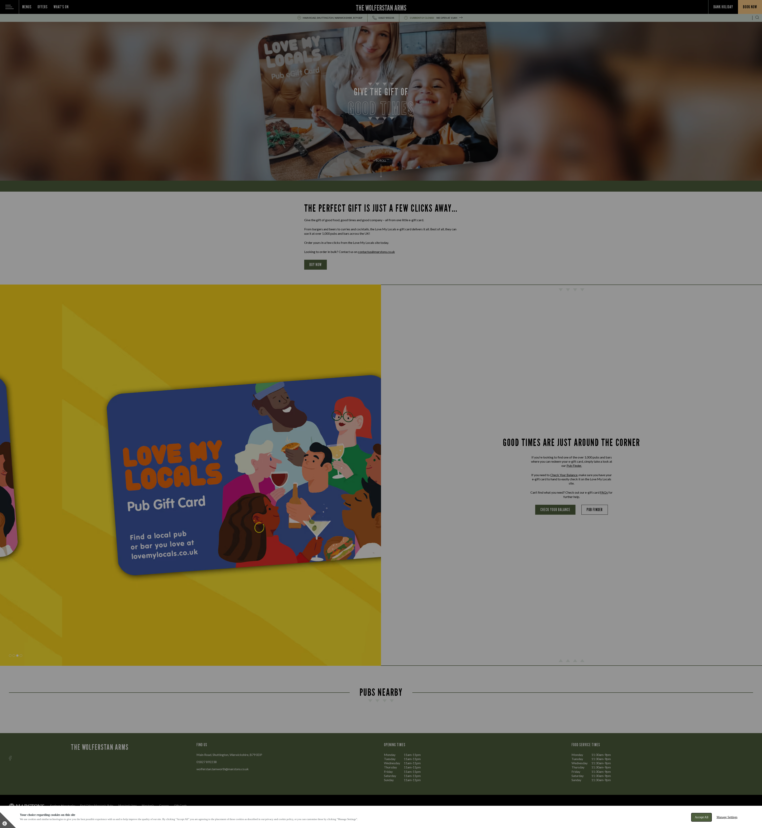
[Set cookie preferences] (8, 820)
